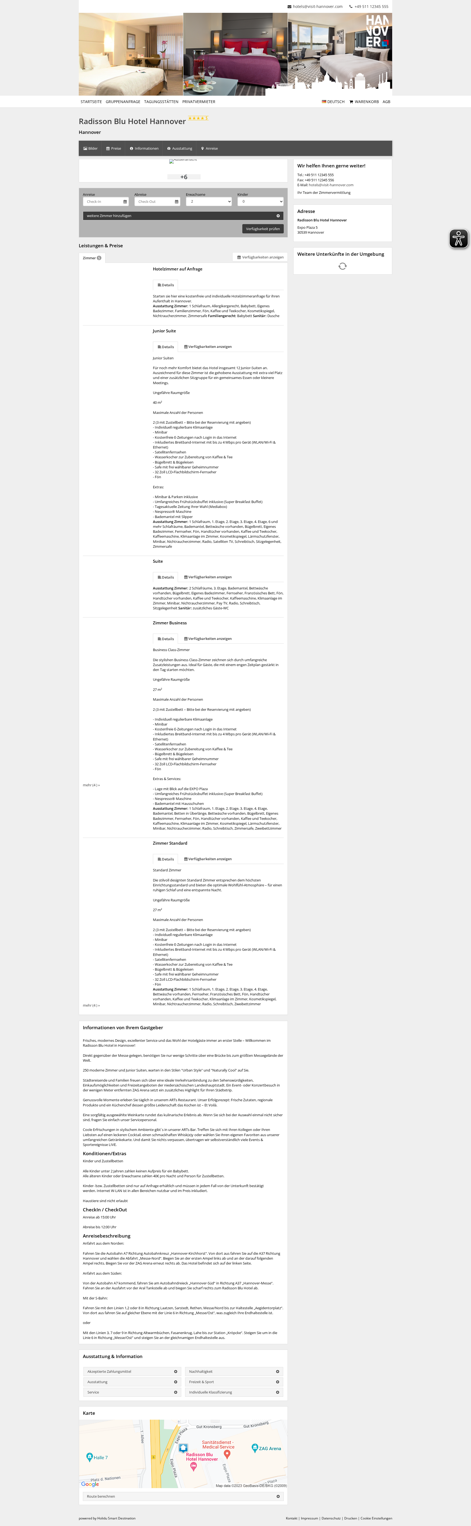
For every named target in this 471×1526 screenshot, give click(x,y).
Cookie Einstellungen (376, 1518)
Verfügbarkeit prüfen (263, 228)
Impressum (309, 1518)
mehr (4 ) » (91, 784)
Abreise (140, 194)
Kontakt (291, 1518)
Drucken (350, 1518)
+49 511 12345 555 (371, 6)
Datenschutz (331, 1518)
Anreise (89, 194)
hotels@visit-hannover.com (318, 6)
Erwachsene (195, 194)
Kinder (242, 194)
